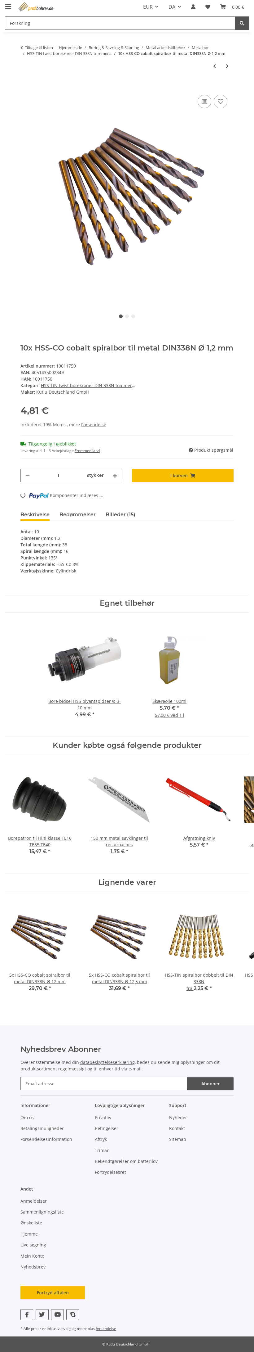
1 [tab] (121, 316)
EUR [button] (148, 6)
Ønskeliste (31, 1223)
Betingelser (106, 1128)
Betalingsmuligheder (42, 1128)
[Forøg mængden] (115, 475)
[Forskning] (242, 23)
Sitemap (177, 1139)
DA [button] (172, 6)
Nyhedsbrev (33, 1267)
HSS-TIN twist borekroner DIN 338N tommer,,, (88, 385)
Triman (102, 1150)
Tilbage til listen (39, 47)
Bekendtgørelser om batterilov (126, 1161)
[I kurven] (25, 86)
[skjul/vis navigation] (8, 4)
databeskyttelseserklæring (107, 1062)
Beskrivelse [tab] (35, 515)
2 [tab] (127, 316)
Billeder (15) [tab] (120, 515)
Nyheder (178, 1117)
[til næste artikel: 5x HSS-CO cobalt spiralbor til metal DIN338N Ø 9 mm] (227, 66)
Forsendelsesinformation (46, 1139)
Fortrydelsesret (110, 1172)
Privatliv (103, 1117)
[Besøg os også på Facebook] (26, 1314)
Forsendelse (93, 424)
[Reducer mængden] (27, 475)
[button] (193, 7)
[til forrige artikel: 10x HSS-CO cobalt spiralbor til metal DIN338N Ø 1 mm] (214, 66)
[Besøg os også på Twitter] (42, 1314)
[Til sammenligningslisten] (204, 101)
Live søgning (33, 1245)
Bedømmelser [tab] (77, 515)
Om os (27, 1117)
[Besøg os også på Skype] (72, 1314)
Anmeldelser (33, 1201)
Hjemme (29, 1234)
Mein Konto (32, 1256)
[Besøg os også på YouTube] (57, 1314)
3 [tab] (133, 316)
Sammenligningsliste (42, 1212)
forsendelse (106, 1328)
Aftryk (101, 1139)
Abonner (210, 1084)
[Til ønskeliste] (220, 101)
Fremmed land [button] (87, 450)
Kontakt (177, 1128)
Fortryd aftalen (53, 1292)
